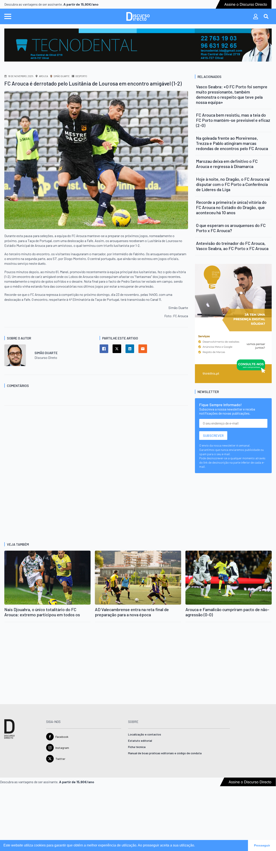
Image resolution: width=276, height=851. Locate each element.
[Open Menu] (7, 16)
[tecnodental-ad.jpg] (138, 45)
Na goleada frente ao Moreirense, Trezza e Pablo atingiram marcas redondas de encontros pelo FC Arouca (232, 143)
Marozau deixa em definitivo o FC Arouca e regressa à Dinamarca (227, 163)
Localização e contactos (144, 734)
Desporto (81, 76)
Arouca (43, 76)
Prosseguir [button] (262, 845)
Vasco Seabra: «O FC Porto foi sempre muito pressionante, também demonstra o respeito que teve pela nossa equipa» (231, 94)
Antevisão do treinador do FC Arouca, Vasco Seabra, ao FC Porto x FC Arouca (232, 246)
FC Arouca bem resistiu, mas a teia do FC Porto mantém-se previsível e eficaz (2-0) (233, 120)
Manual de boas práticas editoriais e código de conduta (165, 753)
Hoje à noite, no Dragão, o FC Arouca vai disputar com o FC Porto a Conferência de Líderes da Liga (233, 184)
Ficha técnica (137, 747)
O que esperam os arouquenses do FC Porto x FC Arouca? (231, 228)
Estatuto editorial (140, 740)
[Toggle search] (266, 16)
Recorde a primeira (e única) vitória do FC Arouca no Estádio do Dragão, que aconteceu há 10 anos (231, 207)
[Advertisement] (96, 449)
